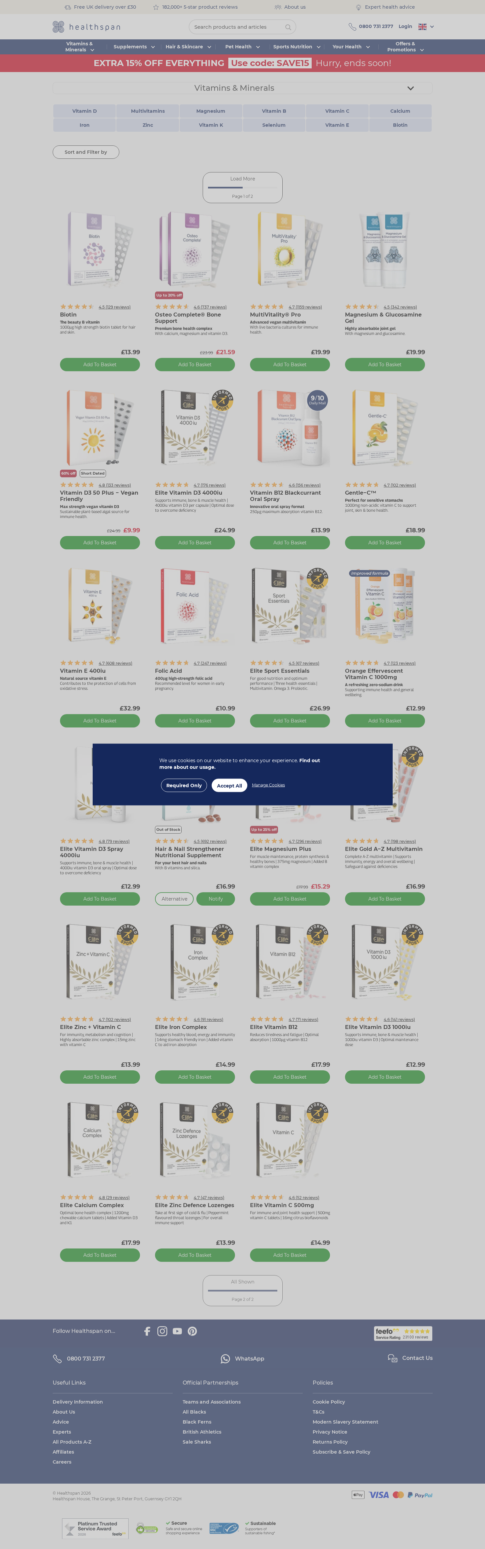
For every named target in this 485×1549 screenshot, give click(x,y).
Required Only (184, 786)
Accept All (229, 786)
